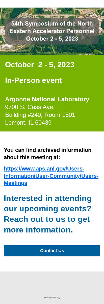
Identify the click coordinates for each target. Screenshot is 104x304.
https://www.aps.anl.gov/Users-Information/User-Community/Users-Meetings (51, 175)
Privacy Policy (52, 297)
